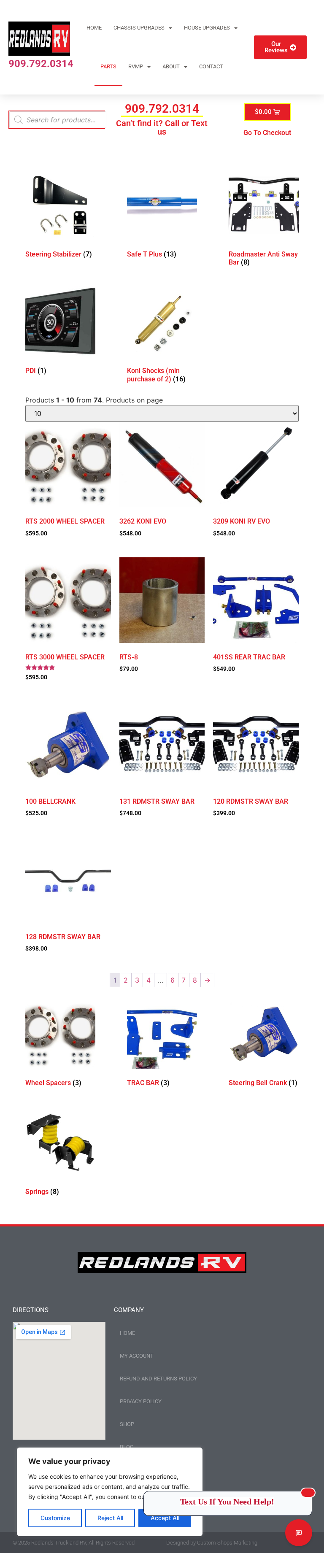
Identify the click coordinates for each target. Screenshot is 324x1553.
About (171, 66)
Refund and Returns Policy (158, 1378)
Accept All (165, 1517)
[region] (109, 1492)
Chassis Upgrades (139, 27)
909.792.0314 (40, 64)
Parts (108, 66)
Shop (127, 1424)
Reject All (110, 1517)
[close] (308, 1493)
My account (137, 1356)
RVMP (135, 66)
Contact (211, 66)
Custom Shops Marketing (227, 1542)
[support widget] (298, 1532)
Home (94, 27)
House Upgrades (207, 27)
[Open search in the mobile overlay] (57, 119)
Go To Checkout (267, 133)
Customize (55, 1517)
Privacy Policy (141, 1401)
